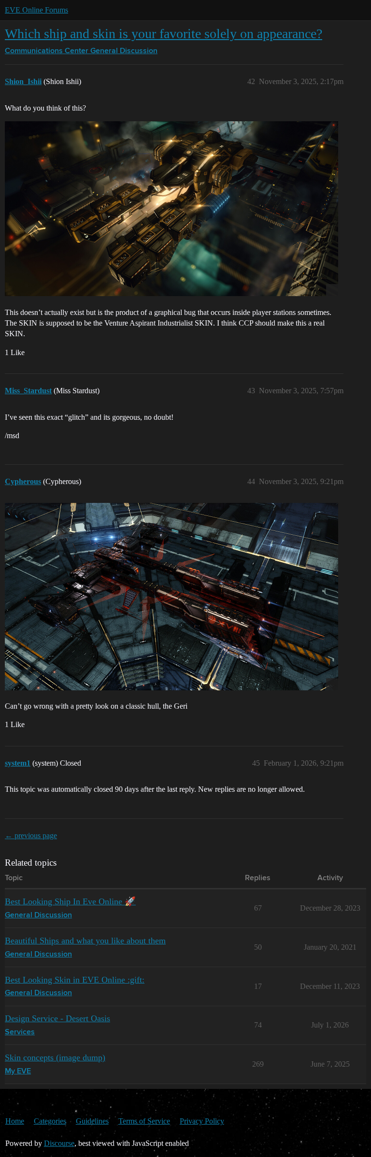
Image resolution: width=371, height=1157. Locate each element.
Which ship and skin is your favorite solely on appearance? (163, 33)
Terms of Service (144, 1121)
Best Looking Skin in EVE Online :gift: (74, 980)
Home (14, 1121)
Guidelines (92, 1121)
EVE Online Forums (36, 10)
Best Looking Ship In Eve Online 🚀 (70, 901)
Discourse (59, 1143)
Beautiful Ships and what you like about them (85, 940)
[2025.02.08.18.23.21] (171, 208)
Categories (50, 1121)
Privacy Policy (202, 1121)
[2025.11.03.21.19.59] (171, 596)
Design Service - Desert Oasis (57, 1018)
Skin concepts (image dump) (55, 1057)
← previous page (31, 835)
